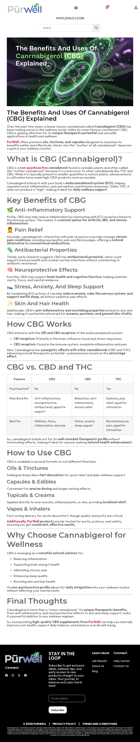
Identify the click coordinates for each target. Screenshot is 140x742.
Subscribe (57, 710)
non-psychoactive (34, 168)
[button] (76, 8)
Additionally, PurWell (23, 521)
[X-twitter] (19, 675)
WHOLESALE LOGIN (70, 18)
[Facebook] (6, 675)
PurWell (94, 622)
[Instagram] (13, 675)
